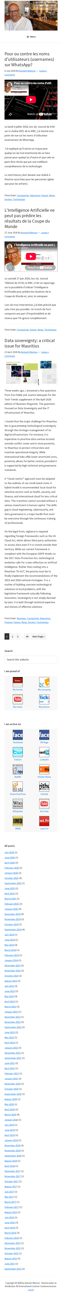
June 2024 (10, 939)
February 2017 (12, 1207)
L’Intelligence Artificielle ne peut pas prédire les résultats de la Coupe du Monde (30, 218)
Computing (23, 195)
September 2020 (13, 1093)
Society (8, 199)
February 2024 (12, 955)
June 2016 (10, 1222)
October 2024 (11, 924)
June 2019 (10, 1129)
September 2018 (13, 1155)
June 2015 (10, 1263)
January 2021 (11, 1078)
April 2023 (10, 1001)
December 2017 (12, 1171)
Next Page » (38, 637)
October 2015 (11, 1253)
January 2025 (11, 908)
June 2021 (10, 1063)
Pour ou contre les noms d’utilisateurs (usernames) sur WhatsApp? (29, 59)
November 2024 (13, 919)
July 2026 (9, 852)
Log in (31, 1289)
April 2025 (10, 893)
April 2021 (10, 1068)
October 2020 (11, 1088)
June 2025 (10, 888)
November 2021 (13, 1052)
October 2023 (11, 975)
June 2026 (10, 857)
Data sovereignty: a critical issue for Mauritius (30, 343)
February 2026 (12, 867)
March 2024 (10, 950)
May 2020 (9, 1104)
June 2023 (10, 991)
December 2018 (12, 1145)
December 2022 (12, 1016)
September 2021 (13, 1058)
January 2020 (11, 1119)
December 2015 (12, 1243)
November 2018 (13, 1150)
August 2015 (11, 1258)
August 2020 (11, 1099)
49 (28, 636)
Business (21, 618)
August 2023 (11, 980)
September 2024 (13, 929)
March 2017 (10, 1201)
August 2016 (11, 1212)
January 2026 (11, 872)
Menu (33, 36)
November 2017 (13, 1176)
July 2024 (9, 934)
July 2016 (9, 1217)
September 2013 (13, 1268)
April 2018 (10, 1165)
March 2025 (10, 898)
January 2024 (11, 960)
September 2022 (13, 1027)
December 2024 (12, 914)
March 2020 (10, 1114)
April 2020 (10, 1109)
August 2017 (11, 1186)
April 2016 (10, 1227)
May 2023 (9, 996)
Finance (8, 622)
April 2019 (10, 1135)
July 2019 (9, 1124)
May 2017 (9, 1196)
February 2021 (12, 1073)
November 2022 (13, 1022)
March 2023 (10, 1006)
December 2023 (12, 965)
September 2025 (13, 883)
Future (44, 195)
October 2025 (11, 878)
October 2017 (11, 1181)
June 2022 (10, 1032)
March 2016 (10, 1232)
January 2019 (11, 1140)
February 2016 (12, 1237)
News (52, 195)
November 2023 (13, 970)
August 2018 (11, 1160)
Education (35, 195)
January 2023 (11, 1011)
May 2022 (9, 1037)
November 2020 (13, 1083)
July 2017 (9, 1191)
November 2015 (13, 1248)
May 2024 (9, 944)
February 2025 (12, 903)
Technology (19, 199)
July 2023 (9, 986)
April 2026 (10, 862)
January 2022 (11, 1047)
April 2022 (10, 1042)
